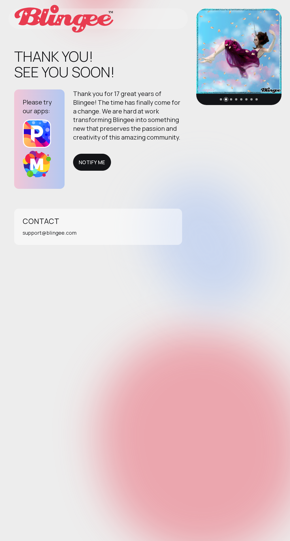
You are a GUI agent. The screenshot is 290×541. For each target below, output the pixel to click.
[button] (221, 99)
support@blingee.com (49, 232)
